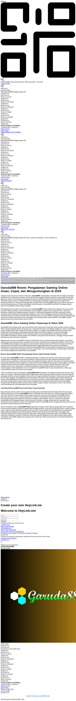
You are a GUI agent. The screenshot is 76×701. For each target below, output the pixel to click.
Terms (29, 533)
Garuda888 (4, 327)
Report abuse (5, 497)
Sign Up (3, 521)
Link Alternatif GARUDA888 (10, 283)
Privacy (35, 533)
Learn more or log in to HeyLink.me (12, 531)
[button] (38, 459)
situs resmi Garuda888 (46, 302)
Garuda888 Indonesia (23, 340)
